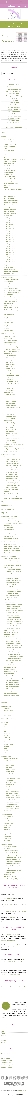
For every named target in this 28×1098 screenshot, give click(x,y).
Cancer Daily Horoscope (12, 578)
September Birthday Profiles (13, 485)
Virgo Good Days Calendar (13, 628)
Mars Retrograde (8, 527)
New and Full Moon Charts (11, 178)
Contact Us (4, 1033)
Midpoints (6, 328)
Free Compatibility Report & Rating (13, 546)
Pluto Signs (7, 185)
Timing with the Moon (9, 204)
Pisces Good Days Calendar (13, 619)
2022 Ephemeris (10, 246)
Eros (5, 157)
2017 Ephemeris (10, 235)
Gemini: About (7, 825)
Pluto (5, 742)
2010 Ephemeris (10, 222)
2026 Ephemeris (10, 254)
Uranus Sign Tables (9, 207)
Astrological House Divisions (11, 279)
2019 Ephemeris (10, 239)
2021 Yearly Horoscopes (12, 680)
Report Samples (8, 320)
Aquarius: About (8, 816)
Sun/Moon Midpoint (9, 744)
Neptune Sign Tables (9, 176)
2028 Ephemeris (10, 259)
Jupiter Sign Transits (9, 630)
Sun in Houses (10, 414)
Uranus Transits (10, 784)
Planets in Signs (8, 420)
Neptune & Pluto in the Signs (11, 347)
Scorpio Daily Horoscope (12, 593)
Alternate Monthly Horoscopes (12, 558)
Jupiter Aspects (10, 360)
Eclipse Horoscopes (9, 600)
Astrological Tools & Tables (8, 139)
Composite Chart (8, 848)
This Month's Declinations (11, 200)
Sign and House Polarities (11, 307)
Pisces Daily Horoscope (12, 589)
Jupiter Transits (10, 765)
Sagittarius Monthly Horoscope (14, 656)
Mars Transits (9, 767)
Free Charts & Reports (7, 1056)
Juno (5, 731)
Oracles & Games (6, 706)
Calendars (6, 148)
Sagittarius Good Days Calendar (14, 621)
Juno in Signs (9, 427)
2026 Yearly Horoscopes (12, 691)
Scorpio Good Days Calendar (14, 623)
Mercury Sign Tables (9, 170)
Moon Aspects (10, 366)
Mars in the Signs (10, 431)
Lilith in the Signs (8, 344)
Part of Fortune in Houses (13, 407)
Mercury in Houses (11, 401)
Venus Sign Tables (9, 211)
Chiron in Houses (10, 394)
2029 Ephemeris (10, 261)
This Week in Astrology (10, 669)
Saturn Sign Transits (9, 665)
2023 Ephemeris (10, 248)
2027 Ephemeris (10, 257)
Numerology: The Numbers (11, 489)
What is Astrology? (9, 314)
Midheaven (7, 733)
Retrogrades (7, 191)
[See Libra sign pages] (26, 1080)
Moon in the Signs (11, 436)
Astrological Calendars (10, 518)
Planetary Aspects (8, 353)
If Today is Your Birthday (10, 487)
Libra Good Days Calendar (13, 617)
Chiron (5, 726)
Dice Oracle (7, 708)
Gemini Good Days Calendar (13, 613)
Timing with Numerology (10, 496)
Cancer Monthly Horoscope (13, 643)
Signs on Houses (8, 446)
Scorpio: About (8, 836)
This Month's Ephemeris (10, 202)
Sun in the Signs (10, 440)
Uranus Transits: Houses (12, 806)
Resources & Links (14, 125)
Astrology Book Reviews (14, 122)
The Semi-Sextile (10, 386)
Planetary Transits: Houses (11, 789)
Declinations (7, 152)
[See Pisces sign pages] (22, 1086)
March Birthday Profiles (12, 476)
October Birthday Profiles (13, 483)
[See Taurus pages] (6, 1080)
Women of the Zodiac (9, 273)
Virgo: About (7, 840)
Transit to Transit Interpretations (12, 534)
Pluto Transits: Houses (12, 800)
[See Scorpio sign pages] (6, 1086)
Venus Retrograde (8, 536)
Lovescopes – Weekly (10, 634)
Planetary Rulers (8, 303)
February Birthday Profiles (13, 467)
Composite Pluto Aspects (13, 863)
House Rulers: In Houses (10, 340)
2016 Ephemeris (10, 233)
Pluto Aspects (9, 373)
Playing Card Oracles (9, 710)
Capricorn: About (8, 823)
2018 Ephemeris (10, 237)
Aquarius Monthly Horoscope (14, 639)
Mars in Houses (10, 399)
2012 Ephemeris (10, 226)
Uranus (6, 750)
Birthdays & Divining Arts (14, 109)
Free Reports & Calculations (14, 127)
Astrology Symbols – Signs (11, 288)
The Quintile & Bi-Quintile (12, 383)
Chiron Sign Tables (9, 150)
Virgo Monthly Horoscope (13, 662)
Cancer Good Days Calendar (13, 608)
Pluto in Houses (10, 409)
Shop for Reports (5, 1053)
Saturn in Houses (10, 412)
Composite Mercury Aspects (13, 857)
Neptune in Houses (11, 405)
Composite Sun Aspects (12, 868)
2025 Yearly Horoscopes (12, 688)
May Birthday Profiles (11, 478)
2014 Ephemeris (10, 228)
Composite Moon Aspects (13, 859)
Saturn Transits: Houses (12, 802)
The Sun (6, 748)
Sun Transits (9, 780)
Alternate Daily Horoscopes (13, 571)
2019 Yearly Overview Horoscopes (15, 675)
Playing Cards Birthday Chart (12, 493)
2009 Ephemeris (10, 220)
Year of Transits (8, 904)
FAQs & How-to (5, 513)
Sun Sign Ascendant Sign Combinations (15, 449)
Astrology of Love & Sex (8, 265)
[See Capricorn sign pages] (14, 1086)
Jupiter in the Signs (11, 429)
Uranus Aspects (10, 388)
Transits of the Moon (11, 782)
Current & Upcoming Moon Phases (13, 523)
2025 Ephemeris (10, 252)
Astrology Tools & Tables (14, 116)
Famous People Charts (7, 509)
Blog (2, 501)
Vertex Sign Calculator (10, 213)
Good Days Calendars (10, 602)
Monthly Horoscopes (9, 636)
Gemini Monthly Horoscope (13, 647)
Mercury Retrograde (9, 529)
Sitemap (3, 1038)
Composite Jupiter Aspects (13, 852)
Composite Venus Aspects (13, 872)
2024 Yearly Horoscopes (12, 686)
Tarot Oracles (7, 715)
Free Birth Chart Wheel (10, 544)
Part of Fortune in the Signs (11, 351)
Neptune (6, 735)
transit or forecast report (8, 940)
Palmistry (6, 491)
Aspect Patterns (8, 338)
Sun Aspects (9, 379)
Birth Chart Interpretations (14, 87)
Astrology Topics (14, 120)
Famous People (14, 100)
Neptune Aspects (10, 368)
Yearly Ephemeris (8, 215)
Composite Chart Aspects (11, 850)
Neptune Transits (10, 771)
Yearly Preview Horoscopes (11, 695)
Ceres (5, 724)
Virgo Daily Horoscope (12, 597)
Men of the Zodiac (8, 267)
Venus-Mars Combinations (11, 271)
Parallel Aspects (10, 370)
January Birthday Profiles (13, 470)
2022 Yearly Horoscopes (12, 682)
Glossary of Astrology (9, 296)
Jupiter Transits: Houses (12, 791)
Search (3, 1042)
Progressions (7, 810)
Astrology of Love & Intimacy (14, 96)
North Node (7, 737)
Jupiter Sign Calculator (10, 161)
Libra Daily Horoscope (12, 587)
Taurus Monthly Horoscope (13, 660)
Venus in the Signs (11, 442)
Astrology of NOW (13, 944)
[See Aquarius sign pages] (18, 1086)
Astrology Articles (14, 93)
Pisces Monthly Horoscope (13, 654)
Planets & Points (14, 104)
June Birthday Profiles (12, 474)
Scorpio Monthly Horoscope (13, 658)
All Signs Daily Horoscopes (13, 569)
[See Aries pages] (2, 1080)
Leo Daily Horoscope (11, 584)
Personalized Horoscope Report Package (15, 911)
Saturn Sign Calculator (10, 196)
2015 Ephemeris (10, 231)
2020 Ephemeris (10, 241)
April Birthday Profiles (12, 461)
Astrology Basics (8, 281)
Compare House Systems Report (13, 290)
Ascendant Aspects (11, 355)
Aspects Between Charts (10, 846)
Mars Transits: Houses (12, 793)
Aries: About (7, 818)
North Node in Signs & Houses (12, 349)
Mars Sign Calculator (9, 165)
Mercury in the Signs (11, 433)
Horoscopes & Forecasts (14, 89)
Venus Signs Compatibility (11, 878)
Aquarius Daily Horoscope (13, 573)
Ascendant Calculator (9, 142)
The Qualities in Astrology (11, 451)
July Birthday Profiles (11, 472)
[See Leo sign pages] (18, 1080)
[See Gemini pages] (10, 1080)
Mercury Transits (10, 769)
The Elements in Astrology (11, 309)
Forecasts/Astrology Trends (9, 516)
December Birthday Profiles (13, 465)
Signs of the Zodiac (14, 102)
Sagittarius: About (8, 834)
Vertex (5, 752)
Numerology (4, 702)
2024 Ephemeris (10, 250)
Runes (5, 713)
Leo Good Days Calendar (12, 615)
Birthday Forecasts (9, 457)
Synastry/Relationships (14, 111)
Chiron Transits (10, 760)
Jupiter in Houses (10, 396)
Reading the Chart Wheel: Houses (13, 189)
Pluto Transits (9, 773)
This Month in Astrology (10, 667)
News (2, 699)
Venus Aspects (10, 390)
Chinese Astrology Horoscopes (12, 565)
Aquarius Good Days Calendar (14, 604)
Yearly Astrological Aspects (11, 671)
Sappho (6, 194)
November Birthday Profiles (13, 480)
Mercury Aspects (10, 364)
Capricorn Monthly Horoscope (14, 645)
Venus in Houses (10, 418)
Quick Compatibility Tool (12, 934)
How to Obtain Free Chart (10, 301)
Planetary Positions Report (11, 552)
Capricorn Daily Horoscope (13, 580)
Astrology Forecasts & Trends (14, 91)
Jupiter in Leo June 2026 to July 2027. (11, 974)
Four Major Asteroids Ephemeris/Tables (14, 159)
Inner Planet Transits (11, 763)
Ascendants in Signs (9, 336)
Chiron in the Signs (11, 423)
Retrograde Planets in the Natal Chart (14, 444)
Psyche (6, 187)
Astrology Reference (14, 118)
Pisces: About (7, 831)
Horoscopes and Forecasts (8, 556)
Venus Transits (10, 787)
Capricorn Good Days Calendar (14, 610)
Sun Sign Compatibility (10, 876)
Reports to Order (8, 322)
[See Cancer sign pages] (14, 1080)
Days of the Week (8, 294)
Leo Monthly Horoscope (12, 649)
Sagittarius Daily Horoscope (13, 591)
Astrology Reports (14, 84)
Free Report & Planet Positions (12, 550)
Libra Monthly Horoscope (13, 652)
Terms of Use (4, 1035)
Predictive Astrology (14, 113)
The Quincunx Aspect (12, 381)
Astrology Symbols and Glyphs (12, 286)
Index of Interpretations (10, 342)
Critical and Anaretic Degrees (11, 292)
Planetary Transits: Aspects (11, 758)
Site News (3, 1040)
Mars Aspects (9, 362)
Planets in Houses (8, 392)
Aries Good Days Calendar (13, 606)
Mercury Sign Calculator (10, 168)
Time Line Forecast (9, 898)
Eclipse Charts (8, 525)
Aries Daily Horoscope (12, 576)
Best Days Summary (9, 146)
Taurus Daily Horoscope (12, 595)
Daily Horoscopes (8, 567)
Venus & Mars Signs (9, 269)
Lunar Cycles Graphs (9, 163)
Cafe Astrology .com (14, 13)
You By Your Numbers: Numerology (13, 498)
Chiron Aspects (10, 357)
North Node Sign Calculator (11, 181)
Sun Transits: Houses (12, 804)
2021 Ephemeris (10, 244)
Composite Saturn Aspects (13, 865)
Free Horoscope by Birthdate (11, 548)
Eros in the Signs (10, 425)
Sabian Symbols (8, 305)
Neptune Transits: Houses (13, 797)
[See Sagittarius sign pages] (10, 1086)
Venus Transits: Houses (12, 808)
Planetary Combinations (8, 718)
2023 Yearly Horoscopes (12, 684)
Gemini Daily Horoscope (12, 582)
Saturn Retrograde (9, 531)
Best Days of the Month (10, 144)
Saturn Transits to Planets (13, 778)
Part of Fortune (8, 739)
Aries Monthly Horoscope (13, 641)
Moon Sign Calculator (9, 174)
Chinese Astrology (6, 505)
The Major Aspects (9, 312)
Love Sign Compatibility (14, 107)
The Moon (6, 746)
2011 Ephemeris (10, 224)
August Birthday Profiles (12, 463)
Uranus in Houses (11, 416)
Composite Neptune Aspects (13, 861)
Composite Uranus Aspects (13, 870)
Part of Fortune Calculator (11, 183)
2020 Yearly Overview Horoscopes (15, 678)
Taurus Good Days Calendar (13, 626)
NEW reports (12, 917)
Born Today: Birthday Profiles (12, 459)
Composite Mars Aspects (12, 855)
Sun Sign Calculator (9, 198)
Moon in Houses (10, 403)
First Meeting (7, 874)
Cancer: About (7, 821)
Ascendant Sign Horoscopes (11, 560)
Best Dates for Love (9, 563)
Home (2, 1029)
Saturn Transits (10, 776)
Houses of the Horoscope (11, 299)
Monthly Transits (8, 172)
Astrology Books (8, 283)
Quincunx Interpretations (12, 375)
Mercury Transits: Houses (13, 795)
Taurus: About (7, 838)
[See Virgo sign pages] (22, 1080)
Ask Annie (14, 98)
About (3, 132)
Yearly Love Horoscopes (10, 693)
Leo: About (7, 827)
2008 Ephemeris (10, 218)
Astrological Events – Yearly (11, 521)
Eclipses (6, 155)
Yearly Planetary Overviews (11, 538)
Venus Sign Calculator (10, 209)
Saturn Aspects (10, 377)
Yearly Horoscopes (9, 673)
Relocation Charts (8, 330)
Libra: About (7, 829)
